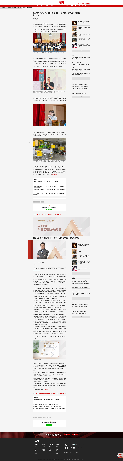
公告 (64, 459)
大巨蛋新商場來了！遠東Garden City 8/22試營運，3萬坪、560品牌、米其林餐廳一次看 (81, 280)
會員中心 (57, 453)
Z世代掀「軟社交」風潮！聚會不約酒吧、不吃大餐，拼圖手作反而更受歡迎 (81, 61)
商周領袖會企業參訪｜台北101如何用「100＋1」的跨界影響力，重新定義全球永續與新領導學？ (49, 187)
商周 (33, 9)
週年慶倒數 (88, 3)
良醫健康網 (43, 450)
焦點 (35, 446)
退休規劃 (40, 417)
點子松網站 (54, 174)
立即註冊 (67, 434)
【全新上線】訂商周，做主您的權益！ (79, 90)
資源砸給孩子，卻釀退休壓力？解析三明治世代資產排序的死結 (46, 402)
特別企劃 (43, 447)
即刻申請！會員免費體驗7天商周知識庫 (79, 93)
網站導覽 (82, 459)
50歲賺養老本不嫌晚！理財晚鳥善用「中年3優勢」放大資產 (45, 404)
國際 (35, 9)
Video (57, 5)
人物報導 (50, 449)
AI (33, 201)
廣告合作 (72, 459)
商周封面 (50, 446)
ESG (61, 5)
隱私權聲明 (78, 459)
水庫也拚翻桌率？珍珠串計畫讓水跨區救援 (80, 287)
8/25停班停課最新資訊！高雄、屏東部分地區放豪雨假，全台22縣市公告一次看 (84, 40)
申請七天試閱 (51, 452)
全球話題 (38, 9)
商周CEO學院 (81, 5)
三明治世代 (35, 417)
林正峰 (45, 417)
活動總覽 (57, 450)
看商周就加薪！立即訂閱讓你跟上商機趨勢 (80, 84)
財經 (35, 449)
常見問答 (57, 449)
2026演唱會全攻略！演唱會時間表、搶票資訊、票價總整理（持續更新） (84, 45)
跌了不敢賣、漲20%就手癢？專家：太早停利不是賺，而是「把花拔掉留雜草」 (84, 34)
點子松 (42, 201)
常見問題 (75, 459)
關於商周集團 (61, 459)
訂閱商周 (57, 446)
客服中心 (57, 447)
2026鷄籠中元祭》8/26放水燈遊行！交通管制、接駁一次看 (84, 22)
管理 (35, 450)
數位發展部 (37, 201)
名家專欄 (43, 446)
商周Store (76, 5)
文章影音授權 (68, 459)
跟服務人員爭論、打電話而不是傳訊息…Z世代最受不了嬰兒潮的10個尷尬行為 (81, 70)
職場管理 (50, 450)
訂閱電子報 (85, 447)
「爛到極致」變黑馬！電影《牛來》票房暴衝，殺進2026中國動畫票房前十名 (81, 74)
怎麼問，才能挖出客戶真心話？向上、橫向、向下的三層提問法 (46, 181)
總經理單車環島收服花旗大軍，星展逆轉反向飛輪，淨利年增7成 (46, 399)
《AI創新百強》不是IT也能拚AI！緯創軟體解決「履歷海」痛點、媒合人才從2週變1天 (49, 190)
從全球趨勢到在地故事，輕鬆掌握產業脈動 (80, 86)
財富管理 (49, 417)
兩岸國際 (50, 447)
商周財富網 (43, 449)
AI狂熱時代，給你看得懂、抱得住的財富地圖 (80, 88)
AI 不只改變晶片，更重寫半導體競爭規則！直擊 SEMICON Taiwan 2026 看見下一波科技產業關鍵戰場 (81, 66)
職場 (35, 452)
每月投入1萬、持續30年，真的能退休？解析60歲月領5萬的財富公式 (47, 406)
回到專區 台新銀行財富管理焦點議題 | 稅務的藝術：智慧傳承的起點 (49, 393)
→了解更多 (46, 389)
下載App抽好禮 (79, 447)
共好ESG (36, 453)
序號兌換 (57, 454)
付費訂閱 (74, 434)
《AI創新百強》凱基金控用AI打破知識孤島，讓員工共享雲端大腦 (46, 184)
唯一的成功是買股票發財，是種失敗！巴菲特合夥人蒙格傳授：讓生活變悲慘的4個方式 (49, 193)
